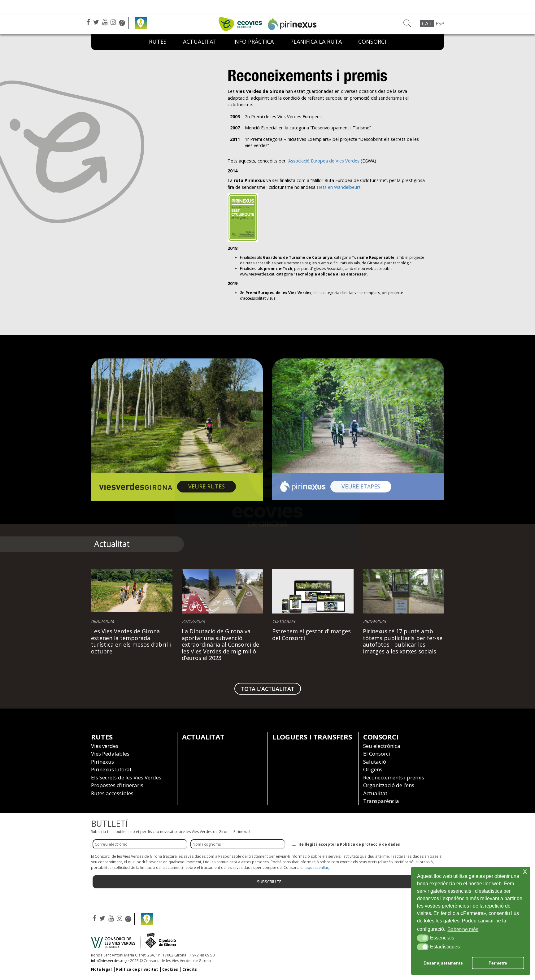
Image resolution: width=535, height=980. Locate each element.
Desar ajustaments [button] (443, 962)
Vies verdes (104, 745)
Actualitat (203, 736)
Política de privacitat (137, 969)
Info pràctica (253, 41)
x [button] (525, 871)
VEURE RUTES (212, 486)
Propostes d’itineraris (117, 785)
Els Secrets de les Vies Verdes (126, 777)
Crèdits (189, 969)
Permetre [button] (498, 962)
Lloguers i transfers (312, 736)
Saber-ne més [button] (462, 929)
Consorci (372, 41)
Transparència (381, 800)
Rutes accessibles (112, 793)
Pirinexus (102, 761)
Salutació (374, 761)
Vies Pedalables (110, 753)
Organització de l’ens (388, 785)
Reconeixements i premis (393, 777)
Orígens (372, 769)
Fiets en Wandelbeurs (339, 187)
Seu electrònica (381, 745)
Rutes (158, 41)
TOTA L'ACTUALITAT (267, 688)
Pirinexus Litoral (111, 769)
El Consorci (376, 753)
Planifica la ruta (316, 41)
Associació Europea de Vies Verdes (323, 161)
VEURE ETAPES (366, 486)
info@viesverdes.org (109, 960)
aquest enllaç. (318, 867)
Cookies (170, 969)
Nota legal (101, 969)
